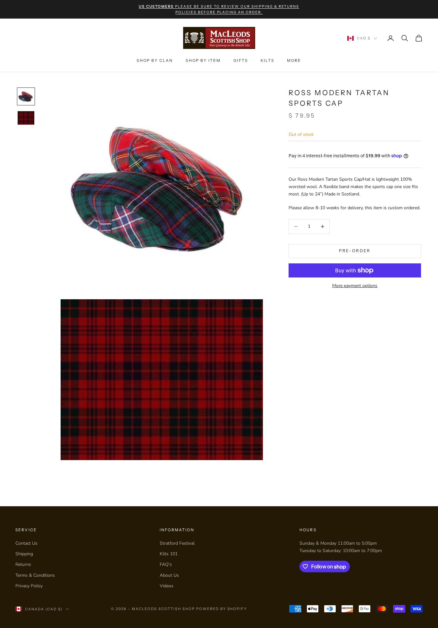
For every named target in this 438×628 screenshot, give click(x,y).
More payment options (354, 286)
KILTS (267, 60)
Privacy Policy (29, 586)
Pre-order (354, 251)
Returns (23, 564)
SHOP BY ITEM (203, 60)
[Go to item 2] (26, 118)
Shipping (24, 554)
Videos (166, 586)
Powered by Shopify (221, 609)
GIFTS (240, 60)
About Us (169, 575)
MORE (294, 60)
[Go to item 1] (26, 96)
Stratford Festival (177, 543)
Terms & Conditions (35, 575)
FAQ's (166, 564)
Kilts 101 (169, 554)
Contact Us (26, 543)
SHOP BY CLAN (155, 60)
